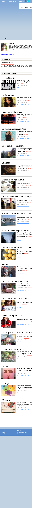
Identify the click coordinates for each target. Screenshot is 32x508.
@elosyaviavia (8, 52)
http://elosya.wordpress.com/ (7, 64)
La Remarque (8, 94)
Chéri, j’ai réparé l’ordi (12, 315)
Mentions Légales (21, 433)
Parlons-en (6, 264)
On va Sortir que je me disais (15, 281)
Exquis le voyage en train (13, 179)
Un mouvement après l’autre (14, 128)
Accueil (3, 1)
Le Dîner (6, 162)
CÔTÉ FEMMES (20, 104)
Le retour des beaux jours (13, 349)
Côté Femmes (24, 7)
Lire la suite (22, 83)
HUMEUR (19, 87)
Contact (3, 432)
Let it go (5, 383)
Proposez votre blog (12, 1)
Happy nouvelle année (12, 111)
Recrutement (4, 433)
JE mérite (6, 400)
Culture (23, 5)
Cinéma (29, 5)
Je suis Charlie (8, 77)
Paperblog (9, 6)
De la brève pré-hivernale (13, 145)
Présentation (20, 430)
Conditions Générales (22, 432)
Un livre (5, 366)
